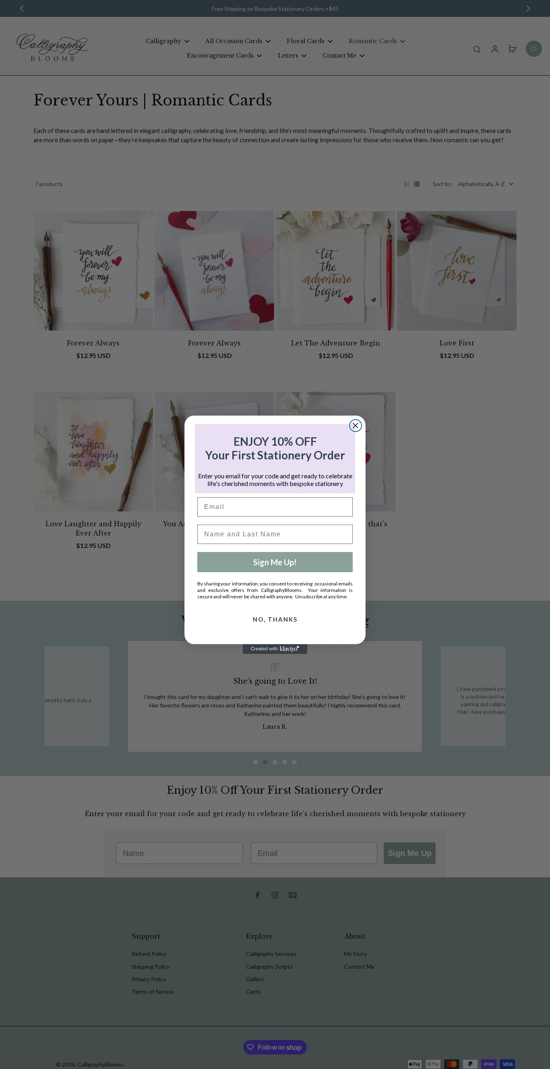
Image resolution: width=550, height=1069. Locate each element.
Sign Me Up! (275, 562)
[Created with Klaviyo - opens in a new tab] (275, 649)
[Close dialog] (355, 426)
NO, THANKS (275, 619)
